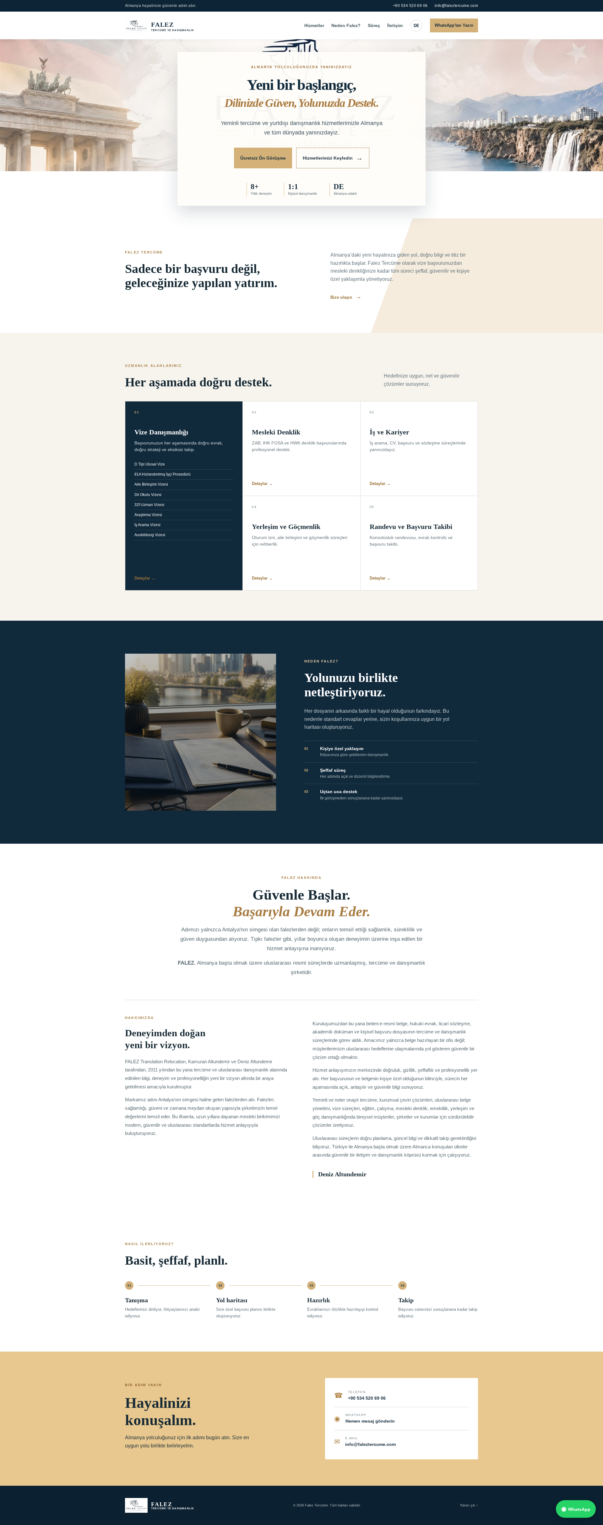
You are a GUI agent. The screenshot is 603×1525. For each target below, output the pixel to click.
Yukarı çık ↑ (469, 1505)
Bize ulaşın (345, 297)
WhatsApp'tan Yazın (454, 25)
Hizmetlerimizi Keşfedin (333, 158)
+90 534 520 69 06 (410, 5)
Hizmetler (314, 25)
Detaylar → (144, 578)
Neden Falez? (346, 25)
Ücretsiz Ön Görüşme (263, 158)
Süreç (374, 25)
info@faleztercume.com (456, 5)
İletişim (395, 25)
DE (416, 25)
